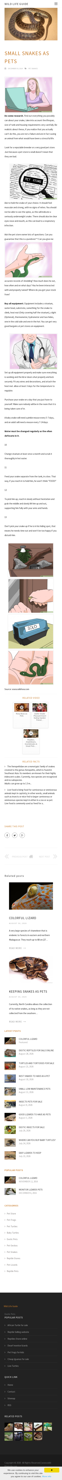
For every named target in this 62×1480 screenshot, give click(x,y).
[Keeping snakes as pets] (31, 969)
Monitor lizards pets (31, 1189)
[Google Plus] (22, 835)
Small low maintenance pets (34, 1088)
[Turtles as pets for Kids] (28, 1427)
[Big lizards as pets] (9, 1436)
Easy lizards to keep (30, 1152)
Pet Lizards (12, 1264)
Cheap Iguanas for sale (18, 1359)
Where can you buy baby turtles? (37, 1140)
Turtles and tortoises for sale (36, 1063)
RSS (9, 1405)
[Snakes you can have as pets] (48, 1427)
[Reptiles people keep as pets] (28, 1436)
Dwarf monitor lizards (18, 1345)
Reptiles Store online (17, 1338)
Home (10, 1384)
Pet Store (11, 1213)
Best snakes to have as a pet (34, 1076)
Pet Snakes (33, 68)
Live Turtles (13, 1365)
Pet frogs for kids (16, 1352)
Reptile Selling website (18, 1332)
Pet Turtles (12, 1226)
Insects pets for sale (30, 1101)
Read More (15, 948)
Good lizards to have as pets (35, 1114)
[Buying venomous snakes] (38, 1436)
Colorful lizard (22, 918)
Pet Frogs (11, 1219)
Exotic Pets (12, 1239)
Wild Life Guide (16, 4)
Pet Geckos (12, 1245)
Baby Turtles (13, 1232)
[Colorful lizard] (31, 895)
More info (46, 1476)
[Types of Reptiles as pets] (18, 1436)
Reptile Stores (13, 1258)
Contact (11, 1391)
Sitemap (11, 1398)
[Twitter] (14, 835)
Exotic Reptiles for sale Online (36, 1050)
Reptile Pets (13, 1271)
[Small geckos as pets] (38, 1427)
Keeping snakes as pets (28, 991)
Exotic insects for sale (32, 1127)
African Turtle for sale (18, 1325)
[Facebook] (7, 835)
